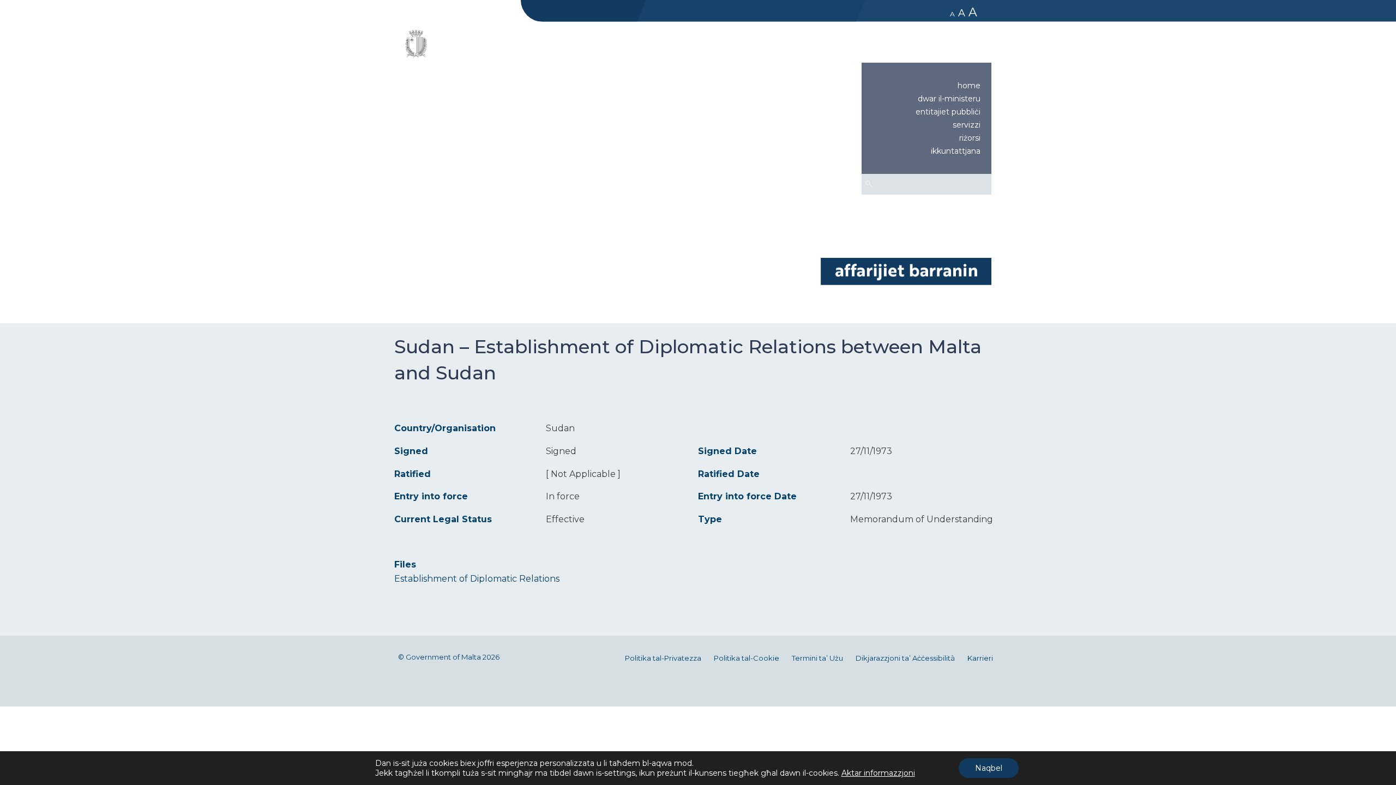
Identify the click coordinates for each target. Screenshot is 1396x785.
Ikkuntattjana (955, 151)
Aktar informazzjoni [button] (878, 773)
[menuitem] (926, 85)
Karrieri (980, 658)
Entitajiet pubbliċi (948, 112)
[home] (906, 270)
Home (969, 85)
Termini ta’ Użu (817, 658)
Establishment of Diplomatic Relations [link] (476, 578)
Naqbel (988, 768)
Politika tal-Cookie (746, 658)
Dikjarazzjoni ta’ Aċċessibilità (905, 658)
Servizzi (966, 125)
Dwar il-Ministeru (949, 99)
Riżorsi (969, 138)
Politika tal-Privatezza (663, 658)
